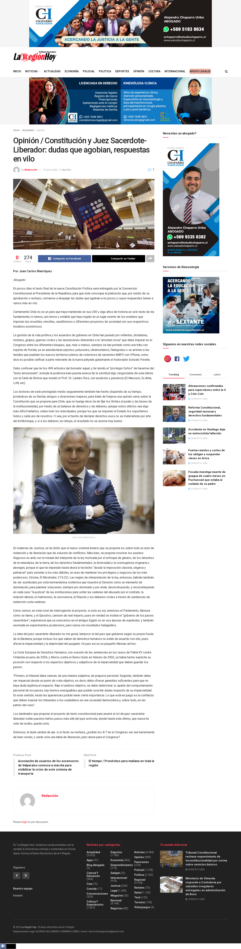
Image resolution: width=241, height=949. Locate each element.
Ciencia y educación (93, 874)
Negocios (117, 908)
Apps (90, 860)
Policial (89, 71)
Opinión (138, 71)
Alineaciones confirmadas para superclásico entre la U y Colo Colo (207, 390)
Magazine (117, 895)
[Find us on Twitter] (25, 875)
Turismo (139, 902)
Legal (114, 890)
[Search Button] (226, 71)
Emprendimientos (122, 865)
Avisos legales (200, 71)
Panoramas (141, 862)
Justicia (115, 885)
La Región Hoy (28, 927)
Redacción (30, 169)
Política (105, 71)
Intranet (18, 895)
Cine (89, 883)
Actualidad (52, 71)
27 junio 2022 (50, 169)
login (24, 821)
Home (16, 130)
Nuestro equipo (23, 888)
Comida (92, 888)
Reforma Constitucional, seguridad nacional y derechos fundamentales (205, 411)
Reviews (139, 887)
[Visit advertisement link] (120, 23)
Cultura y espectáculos (95, 903)
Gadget (115, 872)
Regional (139, 879)
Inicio (17, 71)
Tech (137, 897)
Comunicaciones (97, 893)
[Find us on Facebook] (16, 875)
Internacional (175, 71)
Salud (137, 892)
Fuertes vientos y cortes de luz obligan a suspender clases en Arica (206, 454)
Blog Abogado (95, 865)
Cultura (154, 71)
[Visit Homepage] (34, 56)
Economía (72, 71)
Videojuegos (142, 907)
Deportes (122, 71)
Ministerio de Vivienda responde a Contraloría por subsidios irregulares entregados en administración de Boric (205, 886)
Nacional (116, 900)
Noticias (31, 71)
